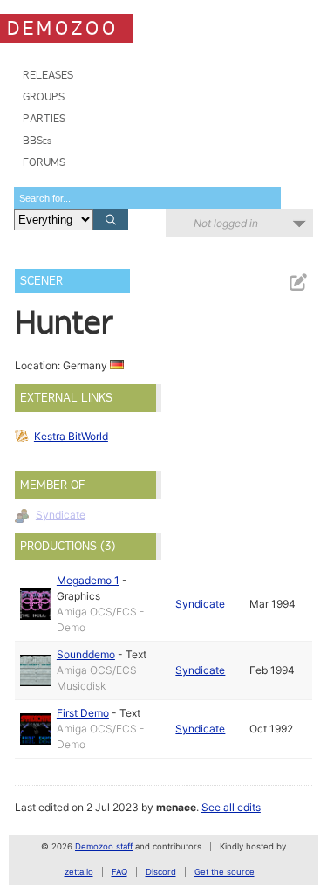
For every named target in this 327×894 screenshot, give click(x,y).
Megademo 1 (88, 580)
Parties (44, 118)
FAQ (119, 872)
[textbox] (147, 198)
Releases (48, 74)
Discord (161, 872)
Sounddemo (86, 654)
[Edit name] (297, 282)
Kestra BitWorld (71, 436)
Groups (44, 96)
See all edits (231, 807)
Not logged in (226, 223)
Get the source (224, 872)
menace (176, 807)
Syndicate (60, 514)
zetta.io (79, 872)
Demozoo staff (104, 846)
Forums (44, 161)
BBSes (37, 140)
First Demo (83, 712)
